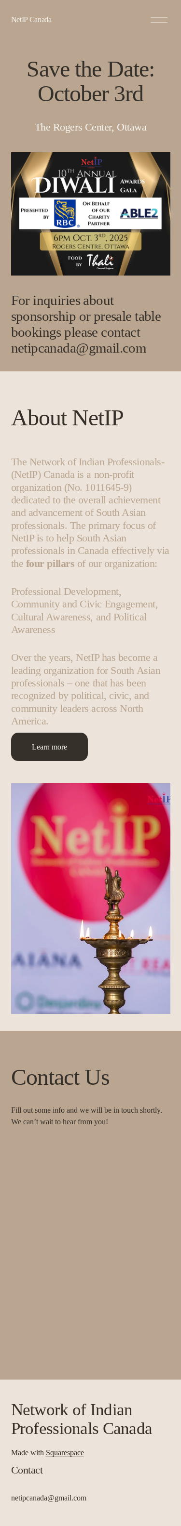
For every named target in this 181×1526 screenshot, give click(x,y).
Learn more (49, 747)
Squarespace (65, 1452)
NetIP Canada (31, 19)
